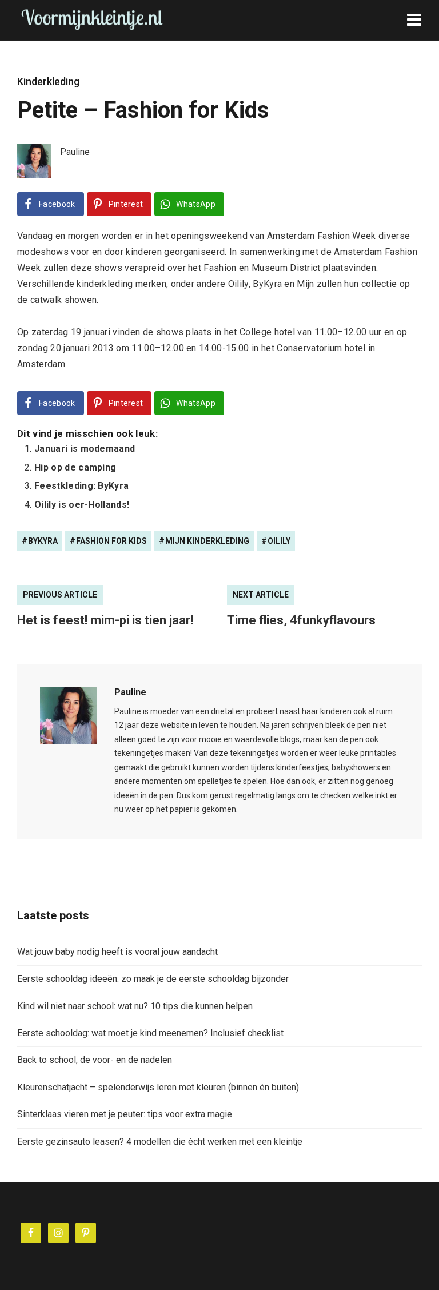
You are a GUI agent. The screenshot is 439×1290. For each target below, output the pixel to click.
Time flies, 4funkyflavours (301, 620)
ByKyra (43, 541)
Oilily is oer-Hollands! (81, 504)
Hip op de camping (75, 467)
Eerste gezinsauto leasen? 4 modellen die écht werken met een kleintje (159, 1141)
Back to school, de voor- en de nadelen (94, 1059)
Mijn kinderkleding (207, 541)
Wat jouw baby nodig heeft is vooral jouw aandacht (117, 951)
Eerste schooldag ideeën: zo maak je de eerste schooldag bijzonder (153, 978)
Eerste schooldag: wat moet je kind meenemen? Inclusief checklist (150, 1033)
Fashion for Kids (111, 541)
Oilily (279, 541)
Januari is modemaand (84, 448)
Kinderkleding (48, 81)
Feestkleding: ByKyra (81, 485)
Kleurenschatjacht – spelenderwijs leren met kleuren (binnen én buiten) (158, 1087)
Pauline (130, 692)
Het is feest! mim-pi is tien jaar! (105, 620)
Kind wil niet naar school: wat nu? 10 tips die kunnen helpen (135, 1006)
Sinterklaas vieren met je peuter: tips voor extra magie (124, 1114)
